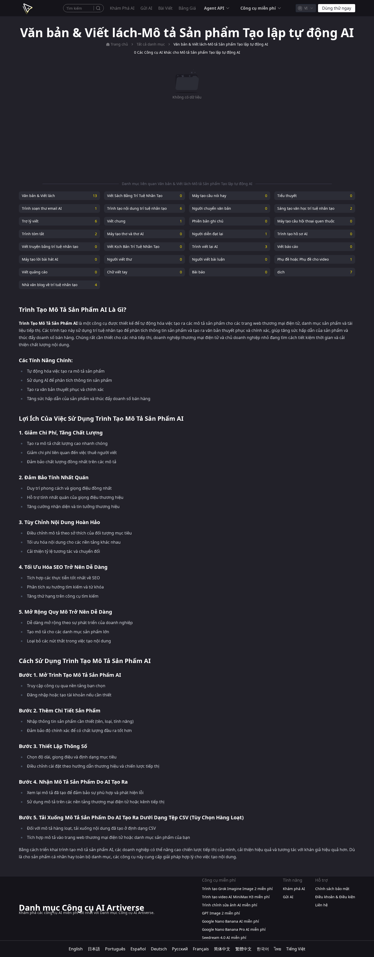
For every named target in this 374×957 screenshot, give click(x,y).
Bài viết (165, 8)
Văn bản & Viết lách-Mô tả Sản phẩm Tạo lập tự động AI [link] (221, 44)
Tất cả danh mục (151, 44)
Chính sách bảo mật (332, 888)
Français (201, 949)
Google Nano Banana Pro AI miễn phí (234, 929)
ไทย (277, 949)
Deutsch (159, 949)
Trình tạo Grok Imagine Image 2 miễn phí (237, 888)
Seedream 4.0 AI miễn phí (224, 937)
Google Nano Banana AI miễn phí (230, 921)
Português (115, 949)
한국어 (263, 949)
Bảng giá (187, 8)
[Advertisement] (187, 140)
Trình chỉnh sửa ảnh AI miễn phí (229, 905)
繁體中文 (243, 949)
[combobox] (306, 8)
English (76, 949)
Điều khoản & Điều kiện (335, 896)
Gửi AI (146, 8)
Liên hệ (321, 905)
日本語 (94, 949)
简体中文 (222, 949)
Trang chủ (119, 44)
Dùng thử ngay (336, 8)
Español (138, 949)
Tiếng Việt (295, 949)
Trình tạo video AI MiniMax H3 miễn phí (236, 896)
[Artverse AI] (27, 8)
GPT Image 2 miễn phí (221, 913)
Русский (180, 949)
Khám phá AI (122, 8)
